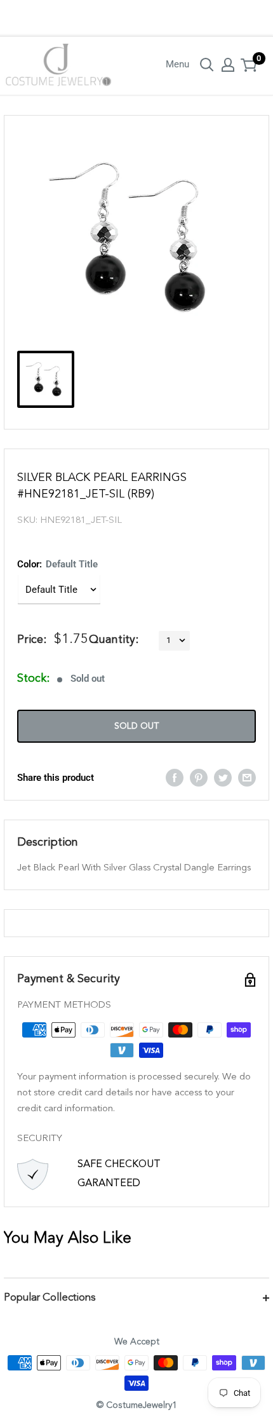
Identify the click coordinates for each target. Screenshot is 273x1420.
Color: (57, 564)
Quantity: (113, 640)
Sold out (136, 726)
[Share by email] (247, 777)
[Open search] (207, 65)
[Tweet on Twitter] (223, 777)
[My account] (228, 65)
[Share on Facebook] (174, 777)
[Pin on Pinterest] (199, 777)
